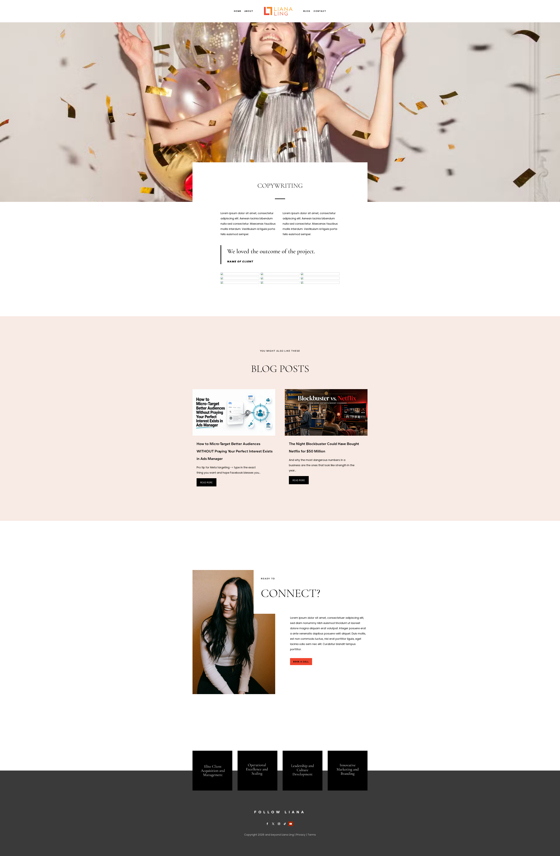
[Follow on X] (273, 823)
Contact (320, 11)
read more (206, 482)
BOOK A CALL (301, 661)
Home (237, 11)
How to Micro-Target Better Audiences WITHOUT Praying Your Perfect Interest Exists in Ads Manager (235, 451)
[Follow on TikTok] (284, 823)
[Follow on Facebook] (267, 823)
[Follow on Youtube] (290, 823)
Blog (306, 11)
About (248, 11)
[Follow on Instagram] (279, 823)
